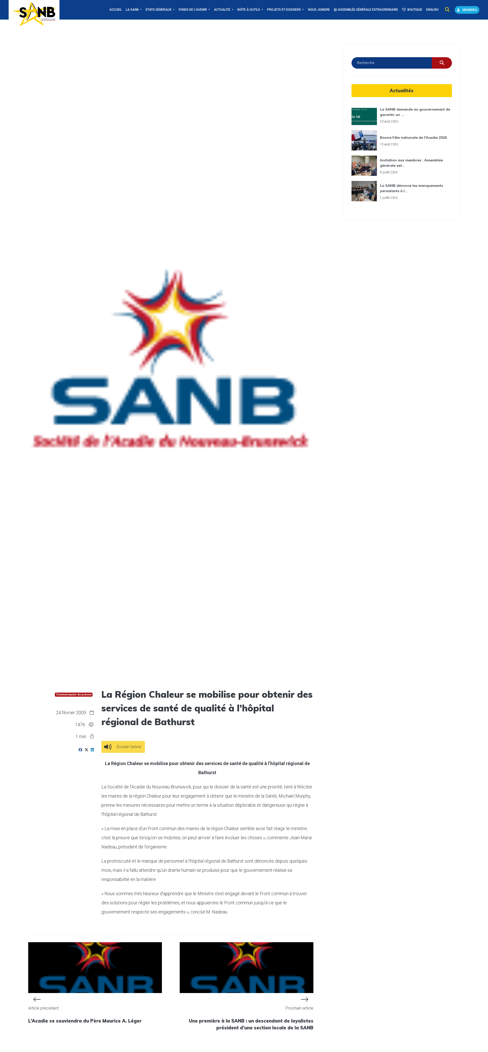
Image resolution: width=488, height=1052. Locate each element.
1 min (81, 736)
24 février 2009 (71, 712)
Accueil (115, 9)
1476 (80, 724)
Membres (469, 10)
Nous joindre (319, 9)
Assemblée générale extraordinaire (368, 9)
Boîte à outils (249, 9)
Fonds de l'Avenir (193, 9)
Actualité (222, 9)
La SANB (132, 9)
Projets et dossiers (284, 9)
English (432, 9)
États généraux (159, 9)
